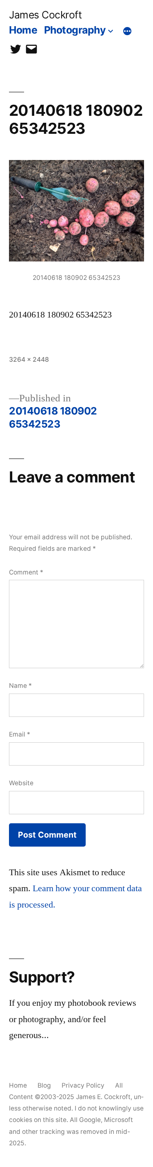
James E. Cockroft (103, 1097)
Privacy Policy (83, 1085)
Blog (44, 1085)
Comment (26, 572)
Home (23, 30)
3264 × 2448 (29, 359)
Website (21, 783)
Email (19, 734)
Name (20, 685)
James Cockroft (45, 15)
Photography (75, 30)
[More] (127, 31)
